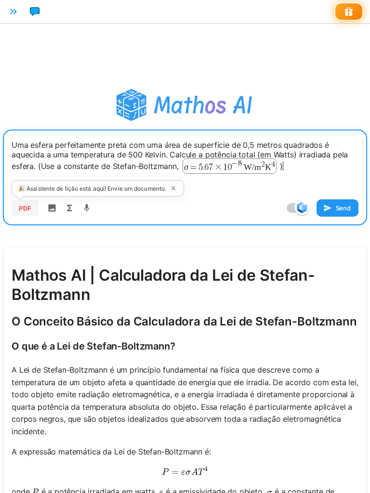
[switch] (302, 207)
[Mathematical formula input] (69, 208)
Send (343, 208)
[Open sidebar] (13, 11)
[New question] (34, 11)
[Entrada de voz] (86, 208)
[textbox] (185, 162)
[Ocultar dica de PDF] (173, 188)
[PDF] (25, 208)
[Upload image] (52, 208)
